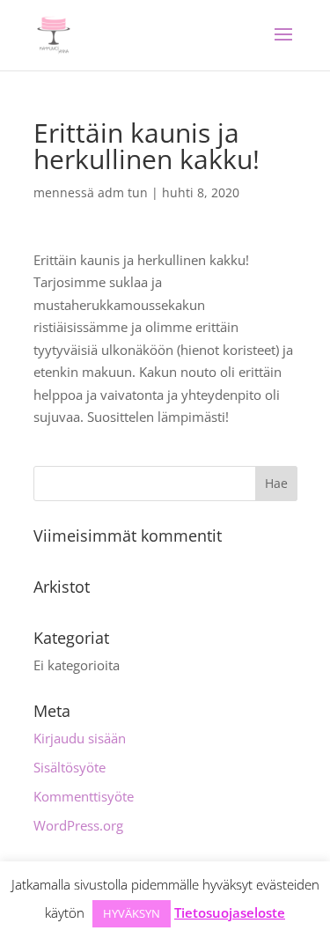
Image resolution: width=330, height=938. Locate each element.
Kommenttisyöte (83, 796)
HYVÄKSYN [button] (131, 913)
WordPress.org (78, 825)
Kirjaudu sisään (79, 738)
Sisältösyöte (69, 767)
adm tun (123, 192)
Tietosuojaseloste (229, 912)
